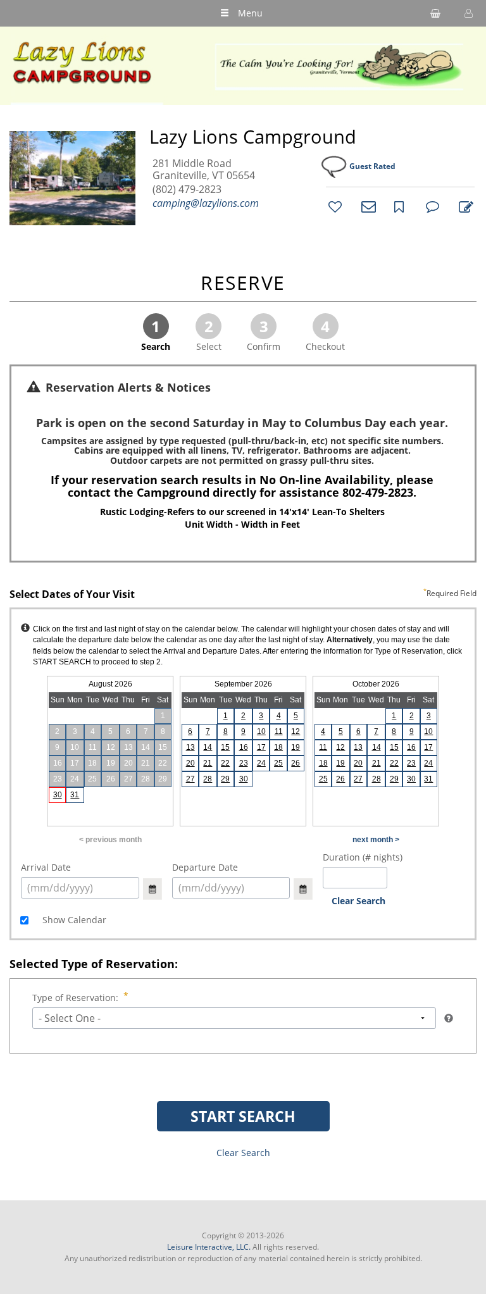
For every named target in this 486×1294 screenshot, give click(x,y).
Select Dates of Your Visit (243, 594)
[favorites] (333, 206)
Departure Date (205, 867)
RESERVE (243, 284)
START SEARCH (243, 1116)
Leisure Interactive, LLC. (209, 1246)
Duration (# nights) (362, 857)
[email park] (366, 206)
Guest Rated (372, 166)
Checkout (325, 334)
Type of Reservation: (75, 998)
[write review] (464, 206)
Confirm (263, 334)
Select (208, 334)
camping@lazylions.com (206, 203)
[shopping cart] (435, 13)
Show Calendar (73, 920)
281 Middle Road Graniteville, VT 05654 (204, 170)
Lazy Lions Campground (252, 137)
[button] (467, 13)
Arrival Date (46, 867)
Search (155, 334)
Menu (250, 13)
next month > (375, 839)
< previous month (110, 839)
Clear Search (358, 901)
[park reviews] (431, 206)
